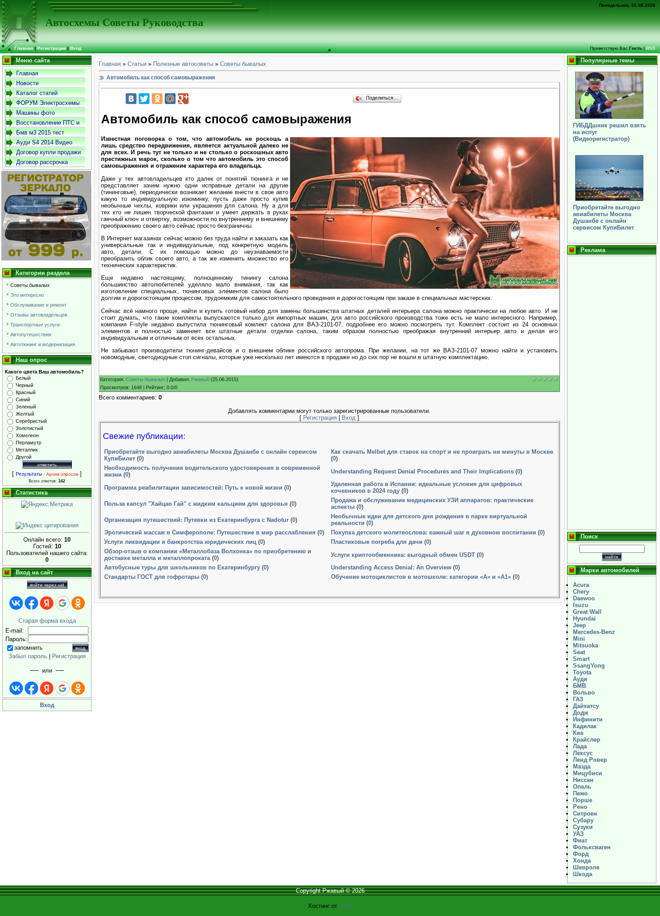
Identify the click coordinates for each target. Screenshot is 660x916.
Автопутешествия (30, 334)
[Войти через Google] (62, 603)
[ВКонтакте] (131, 98)
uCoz (345, 906)
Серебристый (31, 421)
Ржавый (200, 379)
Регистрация (51, 48)
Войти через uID (47, 584)
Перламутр (28, 442)
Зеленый (26, 406)
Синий (23, 399)
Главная (110, 64)
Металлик (27, 449)
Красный (25, 392)
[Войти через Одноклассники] (78, 603)
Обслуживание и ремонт (38, 305)
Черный (24, 385)
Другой (23, 457)
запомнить (28, 647)
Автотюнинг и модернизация (42, 344)
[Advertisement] (612, 392)
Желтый (25, 414)
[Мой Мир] (170, 98)
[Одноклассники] (157, 98)
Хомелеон (27, 435)
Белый (23, 378)
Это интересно (27, 295)
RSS (651, 48)
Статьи (137, 64)
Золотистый (29, 428)
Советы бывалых (30, 285)
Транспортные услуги (35, 324)
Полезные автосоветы (183, 64)
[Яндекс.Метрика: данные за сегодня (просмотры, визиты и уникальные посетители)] (47, 504)
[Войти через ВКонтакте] (16, 603)
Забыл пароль (28, 656)
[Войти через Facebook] (31, 603)
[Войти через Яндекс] (46, 603)
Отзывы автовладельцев (38, 314)
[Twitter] (144, 98)
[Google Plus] (183, 98)
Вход (75, 48)
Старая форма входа (47, 620)
